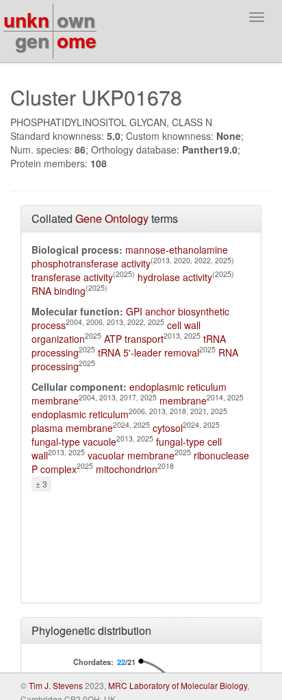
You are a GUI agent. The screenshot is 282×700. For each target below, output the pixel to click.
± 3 (41, 484)
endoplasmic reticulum (80, 414)
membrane (183, 400)
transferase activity (72, 277)
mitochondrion (126, 469)
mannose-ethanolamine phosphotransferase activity (129, 256)
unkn (26, 19)
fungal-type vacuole (73, 441)
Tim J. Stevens (56, 685)
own (76, 19)
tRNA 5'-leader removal (148, 352)
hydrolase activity (175, 277)
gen (32, 40)
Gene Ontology (112, 218)
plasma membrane (72, 428)
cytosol (168, 428)
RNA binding (58, 291)
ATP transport (134, 339)
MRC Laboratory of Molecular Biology (177, 685)
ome (77, 40)
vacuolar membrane (131, 455)
